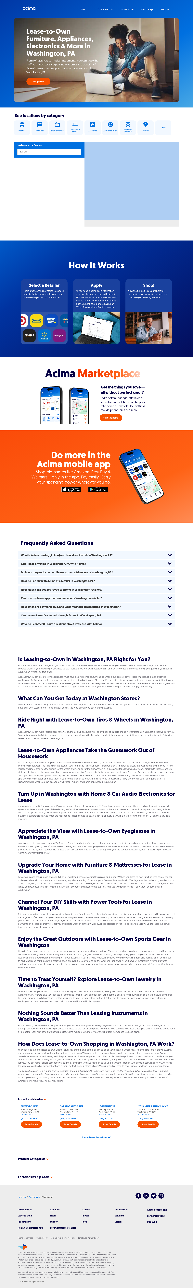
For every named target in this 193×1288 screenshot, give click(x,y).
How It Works (25, 1209)
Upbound (152, 1221)
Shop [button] (84, 9)
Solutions (119, 1215)
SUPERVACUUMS (29, 1106)
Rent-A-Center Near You (30, 1227)
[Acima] (23, 1247)
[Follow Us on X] (152, 1198)
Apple (72, 490)
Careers (86, 1209)
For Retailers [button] (104, 9)
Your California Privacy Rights (62, 1238)
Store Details (31, 1124)
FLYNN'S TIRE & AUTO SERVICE (152, 1106)
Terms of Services (25, 1238)
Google (99, 490)
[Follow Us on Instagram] (159, 1198)
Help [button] (163, 9)
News (53, 1215)
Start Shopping (111, 417)
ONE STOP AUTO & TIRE (71, 1106)
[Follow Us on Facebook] (137, 1198)
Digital (118, 1221)
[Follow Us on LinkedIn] (144, 1198)
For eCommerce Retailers (63, 1227)
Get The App (147, 9)
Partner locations (156, 1215)
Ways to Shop (25, 1215)
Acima (29, 9)
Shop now (38, 81)
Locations (22, 1197)
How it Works (127, 9)
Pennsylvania (34, 1197)
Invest (86, 1215)
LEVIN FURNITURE (108, 1106)
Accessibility (121, 1209)
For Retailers (24, 1221)
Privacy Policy (41, 1238)
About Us (55, 1209)
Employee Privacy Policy (88, 1238)
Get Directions (27, 1114)
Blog (85, 1221)
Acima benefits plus (157, 1209)
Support (54, 1221)
